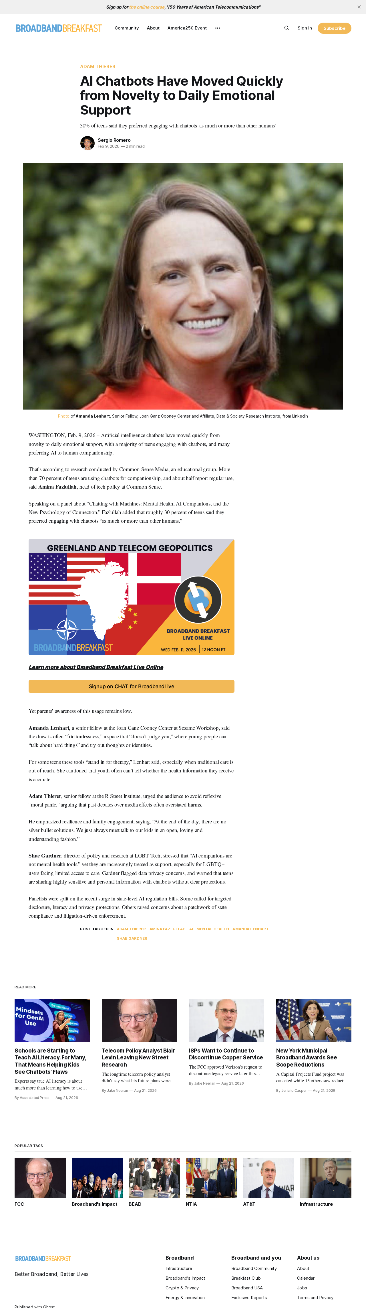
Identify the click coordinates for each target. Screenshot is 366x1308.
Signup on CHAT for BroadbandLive (131, 686)
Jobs (302, 1288)
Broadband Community (254, 1268)
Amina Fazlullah (168, 929)
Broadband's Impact (185, 1278)
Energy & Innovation (185, 1297)
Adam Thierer (97, 66)
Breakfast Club (246, 1278)
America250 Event (187, 28)
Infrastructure (179, 1268)
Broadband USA (247, 1288)
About (153, 28)
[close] (359, 6)
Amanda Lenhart (250, 929)
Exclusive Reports (249, 1297)
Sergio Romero (114, 140)
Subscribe (334, 28)
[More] (217, 28)
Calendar (306, 1278)
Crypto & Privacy (182, 1288)
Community (127, 28)
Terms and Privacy (315, 1297)
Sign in (305, 28)
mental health (212, 929)
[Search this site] (286, 28)
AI (191, 929)
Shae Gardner (132, 938)
